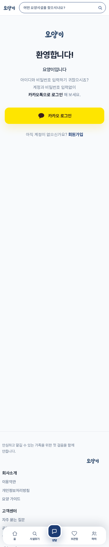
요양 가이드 (11, 499)
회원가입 (75, 134)
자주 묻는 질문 (13, 519)
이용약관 (9, 482)
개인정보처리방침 (16, 490)
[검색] (100, 7)
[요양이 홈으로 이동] (54, 33)
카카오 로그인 (59, 115)
